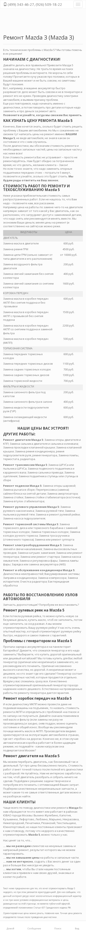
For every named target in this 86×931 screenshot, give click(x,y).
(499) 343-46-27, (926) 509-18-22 (34, 4)
